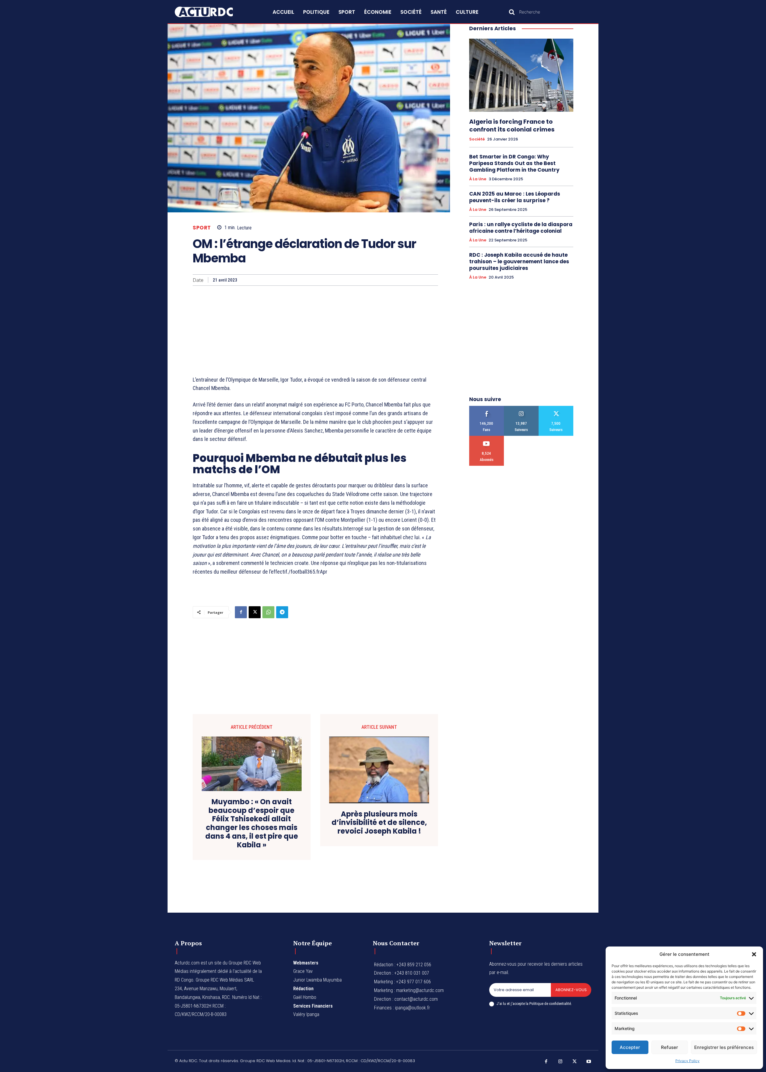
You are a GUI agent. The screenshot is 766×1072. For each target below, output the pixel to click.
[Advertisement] (315, 331)
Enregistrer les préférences (724, 1047)
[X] (255, 612)
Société (477, 139)
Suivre (521, 408)
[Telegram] (282, 612)
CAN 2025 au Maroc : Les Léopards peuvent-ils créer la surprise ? (514, 197)
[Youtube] (589, 1062)
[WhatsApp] (268, 612)
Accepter (630, 1047)
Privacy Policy (687, 1061)
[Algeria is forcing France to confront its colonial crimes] (521, 75)
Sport (202, 227)
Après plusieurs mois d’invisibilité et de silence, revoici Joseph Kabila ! (379, 823)
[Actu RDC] (211, 12)
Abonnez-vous (571, 990)
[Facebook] (241, 612)
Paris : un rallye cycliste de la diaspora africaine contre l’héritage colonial (520, 228)
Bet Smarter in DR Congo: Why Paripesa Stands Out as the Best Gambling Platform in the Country (514, 163)
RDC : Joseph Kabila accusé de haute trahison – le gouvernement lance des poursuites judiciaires (519, 261)
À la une (477, 179)
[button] (754, 954)
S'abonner (487, 438)
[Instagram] (560, 1062)
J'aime (486, 408)
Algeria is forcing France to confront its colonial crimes (511, 125)
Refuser (669, 1047)
